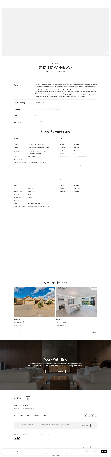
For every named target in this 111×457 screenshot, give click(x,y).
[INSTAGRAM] (89, 415)
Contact (44, 415)
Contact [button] (50, 371)
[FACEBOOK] (85, 415)
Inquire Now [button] (55, 76)
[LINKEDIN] (92, 415)
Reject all (88, 451)
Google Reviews (85, 425)
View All (94, 332)
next (9, 53)
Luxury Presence (23, 447)
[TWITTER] (96, 415)
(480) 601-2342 (17, 408)
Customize (96, 451)
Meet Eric (21, 415)
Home (15, 415)
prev (6, 53)
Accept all (104, 451)
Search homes (61, 371)
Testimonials (36, 415)
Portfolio (28, 415)
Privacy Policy (94, 447)
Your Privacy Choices (55, 455)
